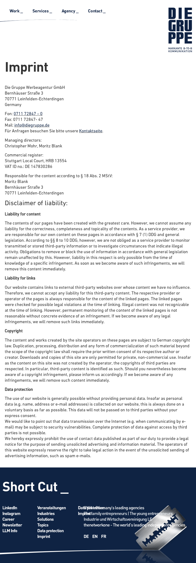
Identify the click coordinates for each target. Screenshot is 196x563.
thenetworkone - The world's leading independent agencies (134, 524)
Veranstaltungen (51, 507)
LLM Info (9, 530)
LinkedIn (9, 507)
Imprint (43, 536)
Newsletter (12, 524)
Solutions (45, 519)
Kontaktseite (90, 131)
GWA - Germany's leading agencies (114, 507)
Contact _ (96, 10)
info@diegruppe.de (31, 125)
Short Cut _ (35, 485)
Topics (42, 524)
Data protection (50, 530)
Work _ (16, 10)
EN (95, 536)
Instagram (11, 513)
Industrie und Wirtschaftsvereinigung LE (118, 519)
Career (8, 519)
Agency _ (70, 10)
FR (103, 536)
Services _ (42, 10)
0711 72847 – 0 (28, 114)
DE (86, 536)
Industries (45, 513)
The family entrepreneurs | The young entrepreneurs (128, 513)
